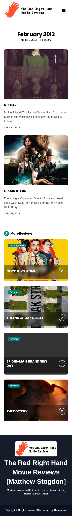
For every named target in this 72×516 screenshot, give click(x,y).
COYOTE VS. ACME (21, 271)
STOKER (10, 105)
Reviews (14, 292)
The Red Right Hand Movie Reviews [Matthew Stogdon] (36, 472)
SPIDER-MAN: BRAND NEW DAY (27, 363)
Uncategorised (17, 245)
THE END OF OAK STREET (25, 317)
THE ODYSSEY (17, 411)
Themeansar (60, 510)
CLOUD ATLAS (15, 191)
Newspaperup (43, 510)
